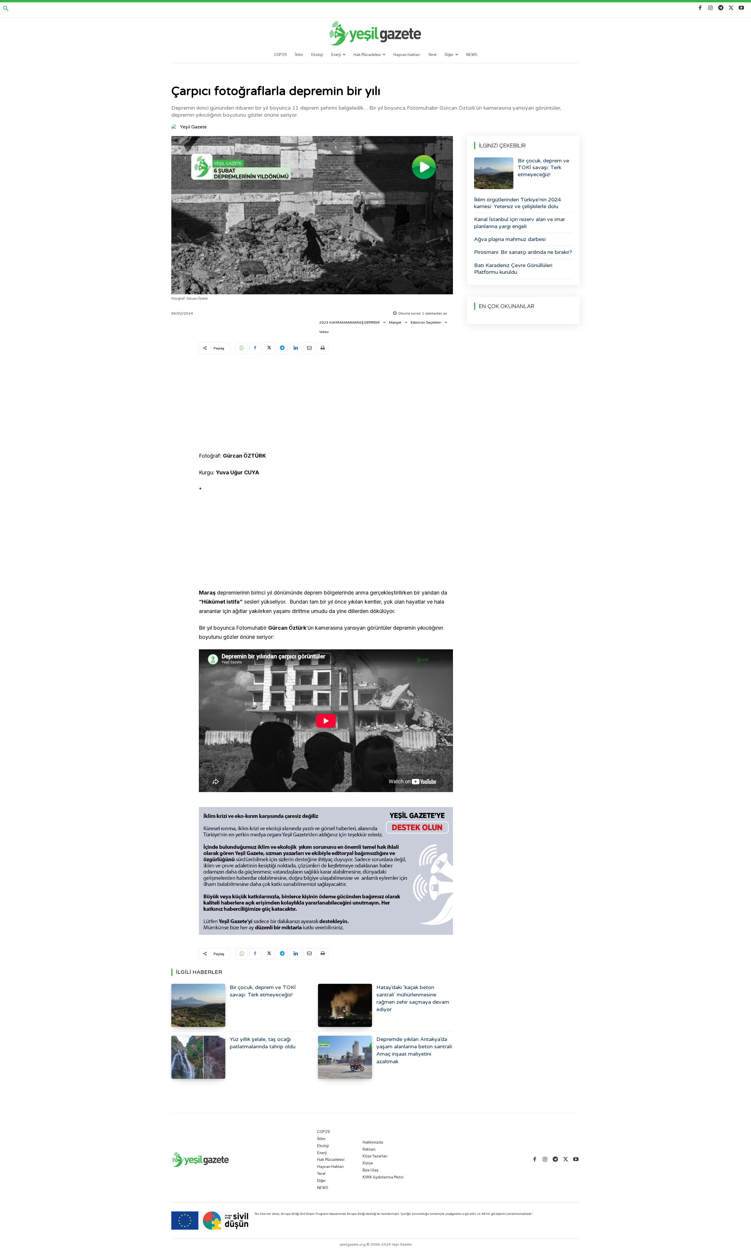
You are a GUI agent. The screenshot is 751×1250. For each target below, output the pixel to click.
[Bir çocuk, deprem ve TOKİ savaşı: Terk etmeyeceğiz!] (198, 1005)
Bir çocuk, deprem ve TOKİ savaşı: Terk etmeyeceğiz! (543, 167)
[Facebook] (700, 8)
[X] (731, 8)
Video (324, 332)
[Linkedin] (295, 348)
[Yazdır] (322, 348)
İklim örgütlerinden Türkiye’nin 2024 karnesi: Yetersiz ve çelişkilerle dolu (517, 203)
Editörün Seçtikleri (426, 322)
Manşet (395, 322)
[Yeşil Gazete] (175, 127)
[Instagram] (710, 8)
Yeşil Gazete (193, 127)
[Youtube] (741, 8)
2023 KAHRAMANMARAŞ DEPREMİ (349, 322)
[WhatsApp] (241, 348)
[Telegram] (720, 8)
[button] (6, 9)
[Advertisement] (326, 404)
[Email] (309, 348)
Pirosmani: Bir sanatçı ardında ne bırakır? (523, 252)
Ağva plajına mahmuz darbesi (510, 239)
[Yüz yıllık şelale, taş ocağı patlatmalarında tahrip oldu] (198, 1057)
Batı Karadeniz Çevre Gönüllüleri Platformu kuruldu (513, 268)
